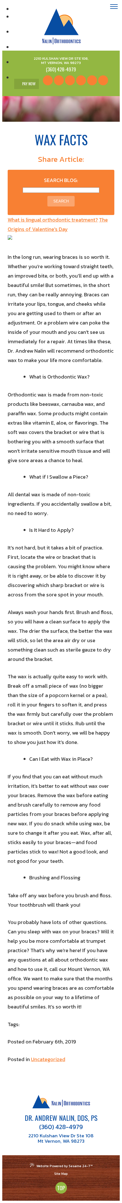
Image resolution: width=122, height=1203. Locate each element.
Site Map (61, 1173)
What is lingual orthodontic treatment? (53, 220)
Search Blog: (61, 180)
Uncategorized (48, 1059)
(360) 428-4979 (61, 1127)
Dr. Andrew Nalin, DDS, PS (61, 1117)
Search (61, 201)
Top (61, 1188)
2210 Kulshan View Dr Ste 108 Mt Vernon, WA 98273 (61, 1138)
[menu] (114, 7)
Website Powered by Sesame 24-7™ (64, 1166)
